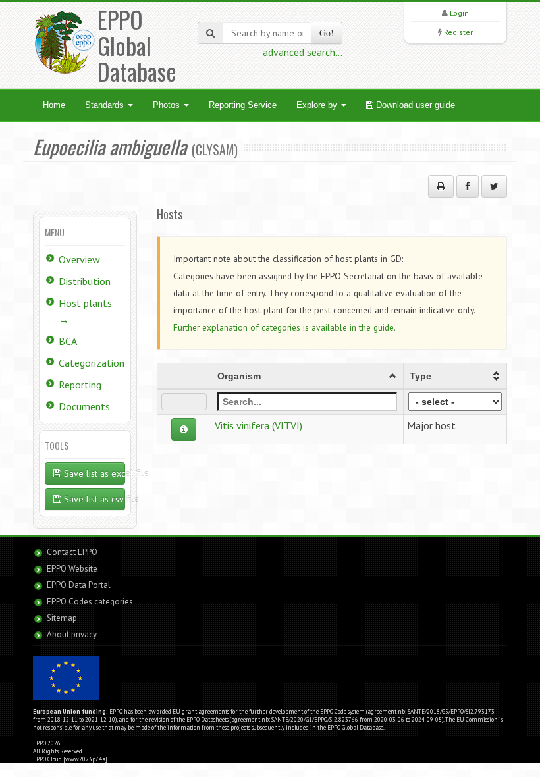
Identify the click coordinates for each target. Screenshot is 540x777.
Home (54, 105)
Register (458, 32)
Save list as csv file (93, 499)
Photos (167, 105)
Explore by (318, 105)
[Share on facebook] (467, 186)
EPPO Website (72, 568)
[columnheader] (307, 376)
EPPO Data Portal (79, 585)
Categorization (91, 362)
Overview (79, 259)
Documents (84, 406)
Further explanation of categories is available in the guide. (284, 327)
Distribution (85, 281)
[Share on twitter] (494, 186)
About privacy (72, 634)
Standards (105, 105)
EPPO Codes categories (90, 601)
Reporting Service (243, 105)
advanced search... (302, 52)
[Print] (441, 186)
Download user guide (414, 105)
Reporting (80, 384)
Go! (326, 32)
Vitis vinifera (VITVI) (258, 425)
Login (459, 13)
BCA (68, 341)
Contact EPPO (72, 552)
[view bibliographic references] (183, 429)
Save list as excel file (93, 473)
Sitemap (62, 618)
